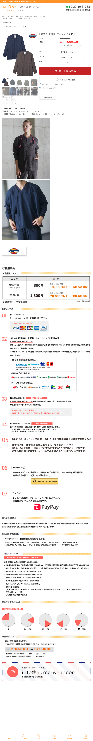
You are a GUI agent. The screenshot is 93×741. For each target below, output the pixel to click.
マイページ (23, 738)
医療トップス (7, 22)
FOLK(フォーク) (8, 18)
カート (54, 738)
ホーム (85, 738)
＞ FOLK (23, 26)
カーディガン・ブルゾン (10, 26)
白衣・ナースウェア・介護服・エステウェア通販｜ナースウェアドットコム (23, 16)
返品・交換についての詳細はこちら (52, 84)
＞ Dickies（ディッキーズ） (24, 18)
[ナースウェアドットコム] (22, 8)
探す (38, 738)
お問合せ (69, 738)
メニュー (7, 738)
